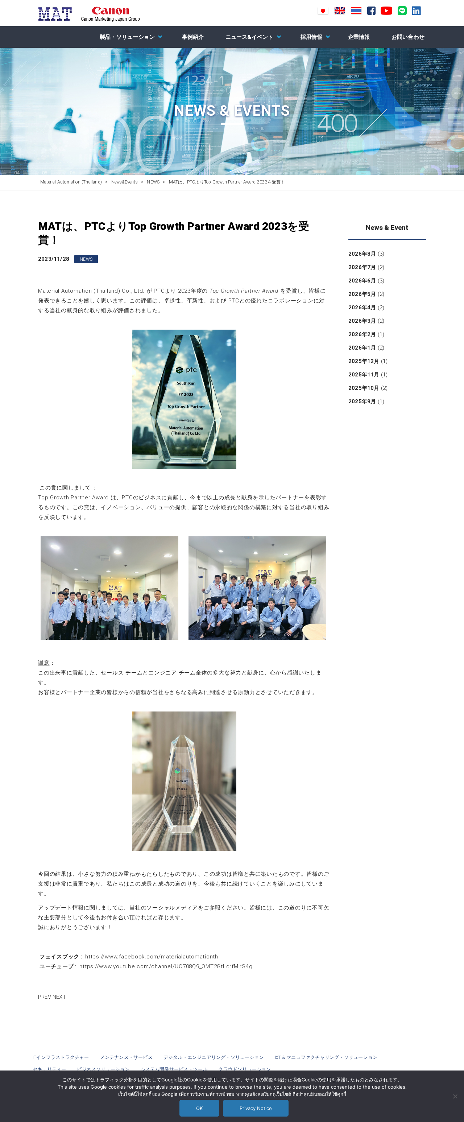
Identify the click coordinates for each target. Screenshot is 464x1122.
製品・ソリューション (127, 37)
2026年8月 (362, 254)
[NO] (455, 1096)
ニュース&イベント (249, 37)
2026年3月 (362, 321)
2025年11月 (364, 374)
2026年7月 (362, 267)
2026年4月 (362, 307)
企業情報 (359, 37)
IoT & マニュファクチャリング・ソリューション (326, 1057)
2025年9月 (362, 401)
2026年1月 (362, 348)
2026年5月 (362, 294)
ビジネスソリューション (103, 1069)
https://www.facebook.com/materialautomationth (151, 956)
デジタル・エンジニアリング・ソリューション (213, 1057)
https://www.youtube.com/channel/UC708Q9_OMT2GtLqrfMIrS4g (165, 966)
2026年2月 (362, 334)
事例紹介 (193, 37)
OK (199, 1108)
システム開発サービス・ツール (174, 1069)
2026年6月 (362, 280)
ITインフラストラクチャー (61, 1057)
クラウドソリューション (244, 1069)
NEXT (59, 997)
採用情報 (312, 37)
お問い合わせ (408, 37)
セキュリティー (49, 1069)
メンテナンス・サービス (126, 1057)
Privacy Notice (256, 1108)
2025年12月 (364, 361)
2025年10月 (364, 388)
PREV (44, 997)
